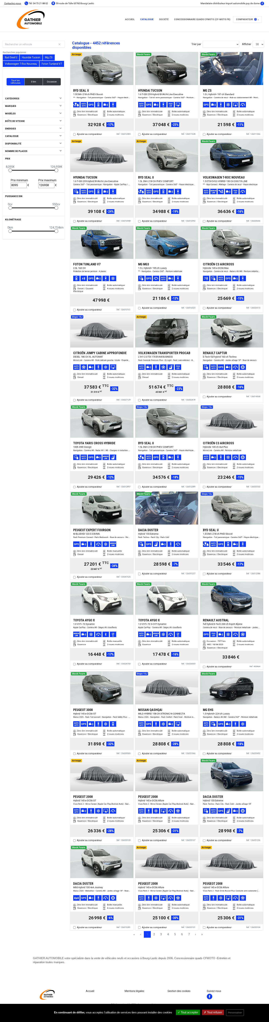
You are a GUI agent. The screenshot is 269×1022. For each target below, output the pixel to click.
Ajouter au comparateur (89, 134)
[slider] (10, 170)
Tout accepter (189, 1012)
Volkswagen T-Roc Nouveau (21, 63)
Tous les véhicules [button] (15, 81)
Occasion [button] (52, 81)
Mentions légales (134, 991)
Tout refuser (214, 1012)
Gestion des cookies (179, 991)
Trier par (196, 44)
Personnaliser (235, 1012)
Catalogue (147, 19)
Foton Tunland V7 (52, 63)
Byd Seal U (11, 57)
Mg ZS (49, 57)
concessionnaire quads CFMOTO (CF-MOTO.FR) (202, 19)
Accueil (130, 19)
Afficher (246, 44)
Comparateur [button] (246, 19)
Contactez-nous (12, 3)
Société (164, 19)
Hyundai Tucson (31, 57)
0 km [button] (33, 81)
